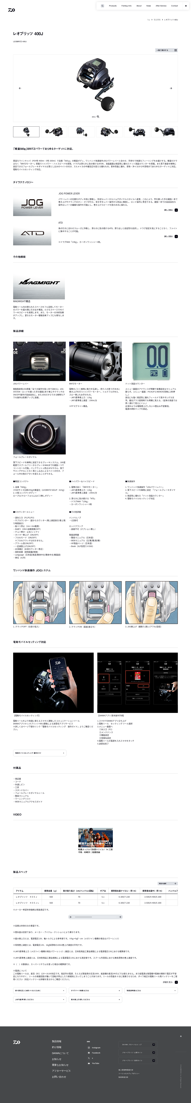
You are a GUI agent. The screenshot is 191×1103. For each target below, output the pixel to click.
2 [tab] (54, 131)
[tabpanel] (95, 88)
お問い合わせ (59, 1077)
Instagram (96, 1047)
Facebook (96, 1053)
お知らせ (56, 1059)
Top (148, 19)
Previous (20, 88)
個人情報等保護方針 (126, 1070)
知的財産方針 (123, 1077)
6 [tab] (165, 131)
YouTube (95, 1063)
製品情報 (157, 19)
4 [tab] (109, 131)
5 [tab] (137, 131)
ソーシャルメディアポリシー (129, 1074)
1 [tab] (26, 131)
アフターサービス (61, 1071)
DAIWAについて (60, 1053)
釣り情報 (56, 1047)
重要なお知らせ (60, 1065)
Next (171, 88)
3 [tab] (82, 131)
